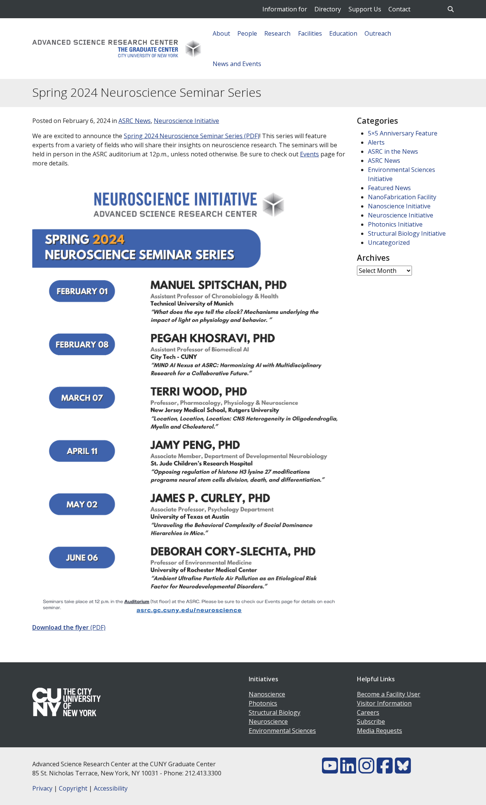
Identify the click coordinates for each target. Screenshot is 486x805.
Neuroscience (268, 721)
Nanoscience (267, 694)
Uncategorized (389, 242)
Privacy (42, 788)
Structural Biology (274, 712)
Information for (284, 9)
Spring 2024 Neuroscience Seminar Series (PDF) (191, 136)
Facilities (310, 33)
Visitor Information (384, 703)
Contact (399, 9)
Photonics (263, 703)
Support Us (365, 9)
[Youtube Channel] (330, 770)
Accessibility (111, 788)
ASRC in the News (393, 151)
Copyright (73, 788)
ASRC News (134, 121)
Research (277, 33)
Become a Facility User (388, 694)
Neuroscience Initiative (186, 121)
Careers (368, 712)
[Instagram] (366, 770)
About (221, 33)
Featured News (389, 188)
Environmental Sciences (282, 730)
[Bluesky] (403, 770)
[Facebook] (385, 770)
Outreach (377, 33)
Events (309, 154)
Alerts (376, 142)
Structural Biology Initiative (407, 233)
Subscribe (371, 721)
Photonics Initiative (395, 224)
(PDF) (69, 627)
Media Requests (379, 730)
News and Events (237, 64)
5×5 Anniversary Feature (402, 133)
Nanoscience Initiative (399, 206)
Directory (327, 9)
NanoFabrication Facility (402, 197)
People (247, 33)
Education (343, 33)
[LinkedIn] (348, 770)
